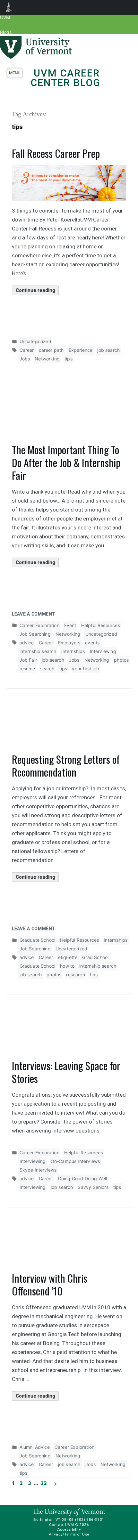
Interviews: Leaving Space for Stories (66, 1072)
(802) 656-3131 (90, 1519)
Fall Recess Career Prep (56, 153)
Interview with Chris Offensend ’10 (49, 1284)
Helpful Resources (100, 625)
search (47, 668)
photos (121, 660)
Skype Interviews (38, 1170)
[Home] (36, 57)
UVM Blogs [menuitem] (9, 7)
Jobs (25, 358)
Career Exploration (39, 625)
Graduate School (38, 940)
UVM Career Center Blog (65, 78)
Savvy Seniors (93, 1187)
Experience (81, 350)
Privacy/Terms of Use (69, 1534)
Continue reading (37, 291)
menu (15, 72)
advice (27, 642)
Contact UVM (61, 1524)
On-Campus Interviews (75, 1161)
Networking (47, 358)
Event (70, 625)
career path (51, 350)
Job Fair (28, 660)
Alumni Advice (35, 1447)
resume (27, 668)
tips (69, 358)
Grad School (95, 957)
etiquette (68, 957)
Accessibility (69, 1529)
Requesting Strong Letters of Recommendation (66, 765)
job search (108, 350)
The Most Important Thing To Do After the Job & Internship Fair (66, 462)
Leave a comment (33, 614)
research (75, 974)
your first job (85, 668)
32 (43, 1483)
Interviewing (103, 651)
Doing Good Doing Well (82, 1178)
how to (67, 966)
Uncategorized (35, 341)
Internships (73, 651)
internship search (38, 651)
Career (27, 350)
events (92, 642)
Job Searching (35, 634)
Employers (69, 642)
